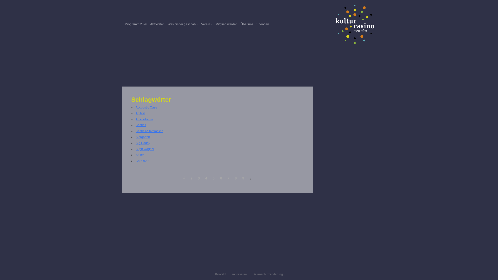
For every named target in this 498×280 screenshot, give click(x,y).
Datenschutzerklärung (268, 274)
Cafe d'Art (142, 161)
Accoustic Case (146, 107)
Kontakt (220, 274)
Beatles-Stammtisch (149, 131)
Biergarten (143, 137)
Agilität (140, 113)
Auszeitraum (144, 119)
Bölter (140, 155)
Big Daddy (143, 143)
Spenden (262, 24)
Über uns (247, 24)
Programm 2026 (136, 24)
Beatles (141, 125)
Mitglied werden (227, 24)
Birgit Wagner (145, 149)
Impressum (239, 274)
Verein (205, 24)
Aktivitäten (157, 24)
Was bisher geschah (182, 24)
